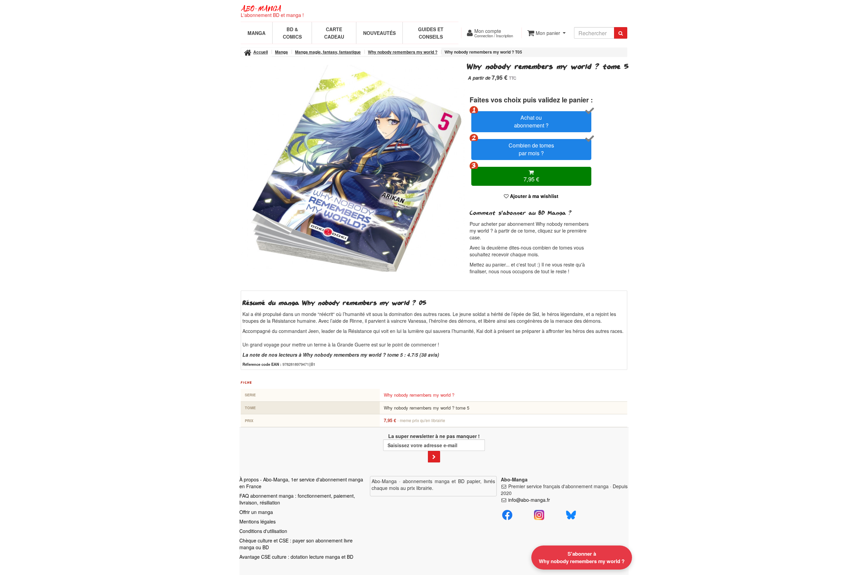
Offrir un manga (256, 512)
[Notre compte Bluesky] (571, 514)
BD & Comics (292, 33)
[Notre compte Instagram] (539, 514)
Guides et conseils (430, 33)
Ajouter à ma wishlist (533, 196)
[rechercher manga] (620, 33)
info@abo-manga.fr (529, 499)
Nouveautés (379, 32)
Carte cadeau (334, 33)
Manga (256, 32)
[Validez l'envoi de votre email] (434, 456)
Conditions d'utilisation (263, 531)
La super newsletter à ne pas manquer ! (434, 436)
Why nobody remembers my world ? (419, 395)
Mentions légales (257, 521)
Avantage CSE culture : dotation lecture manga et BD (296, 556)
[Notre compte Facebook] (507, 514)
